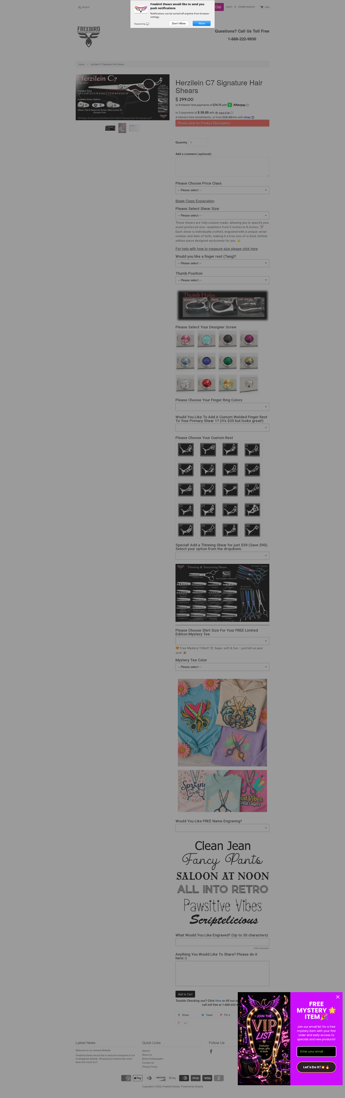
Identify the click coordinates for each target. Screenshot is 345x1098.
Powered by (140, 23)
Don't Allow (179, 23)
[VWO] (150, 23)
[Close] (338, 997)
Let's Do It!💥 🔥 (316, 1067)
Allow (201, 23)
